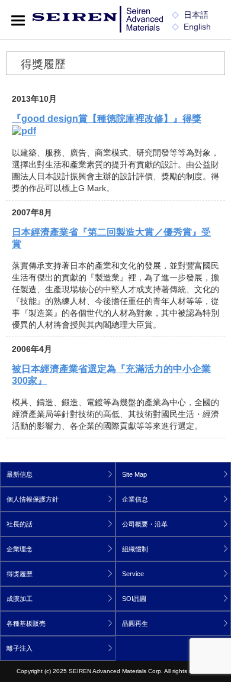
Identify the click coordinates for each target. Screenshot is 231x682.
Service (133, 573)
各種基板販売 (26, 623)
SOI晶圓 (134, 598)
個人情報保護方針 (33, 499)
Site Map (134, 474)
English (197, 26)
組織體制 (135, 548)
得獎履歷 (20, 573)
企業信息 (135, 499)
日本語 (196, 15)
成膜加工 (20, 598)
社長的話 (20, 524)
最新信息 (20, 474)
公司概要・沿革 (145, 524)
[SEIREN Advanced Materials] (98, 20)
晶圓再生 (135, 623)
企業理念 (20, 548)
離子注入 (20, 648)
